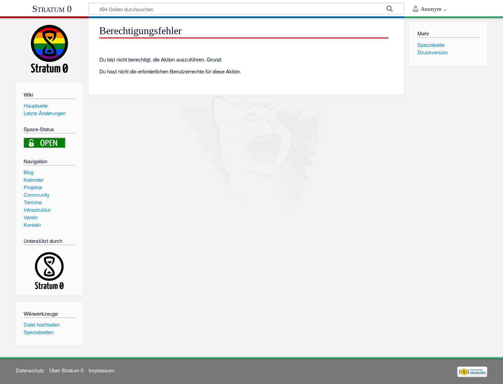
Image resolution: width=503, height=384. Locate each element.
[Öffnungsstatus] (44, 142)
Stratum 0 (52, 9)
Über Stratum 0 (66, 370)
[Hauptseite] (49, 48)
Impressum (101, 370)
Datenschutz (30, 370)
